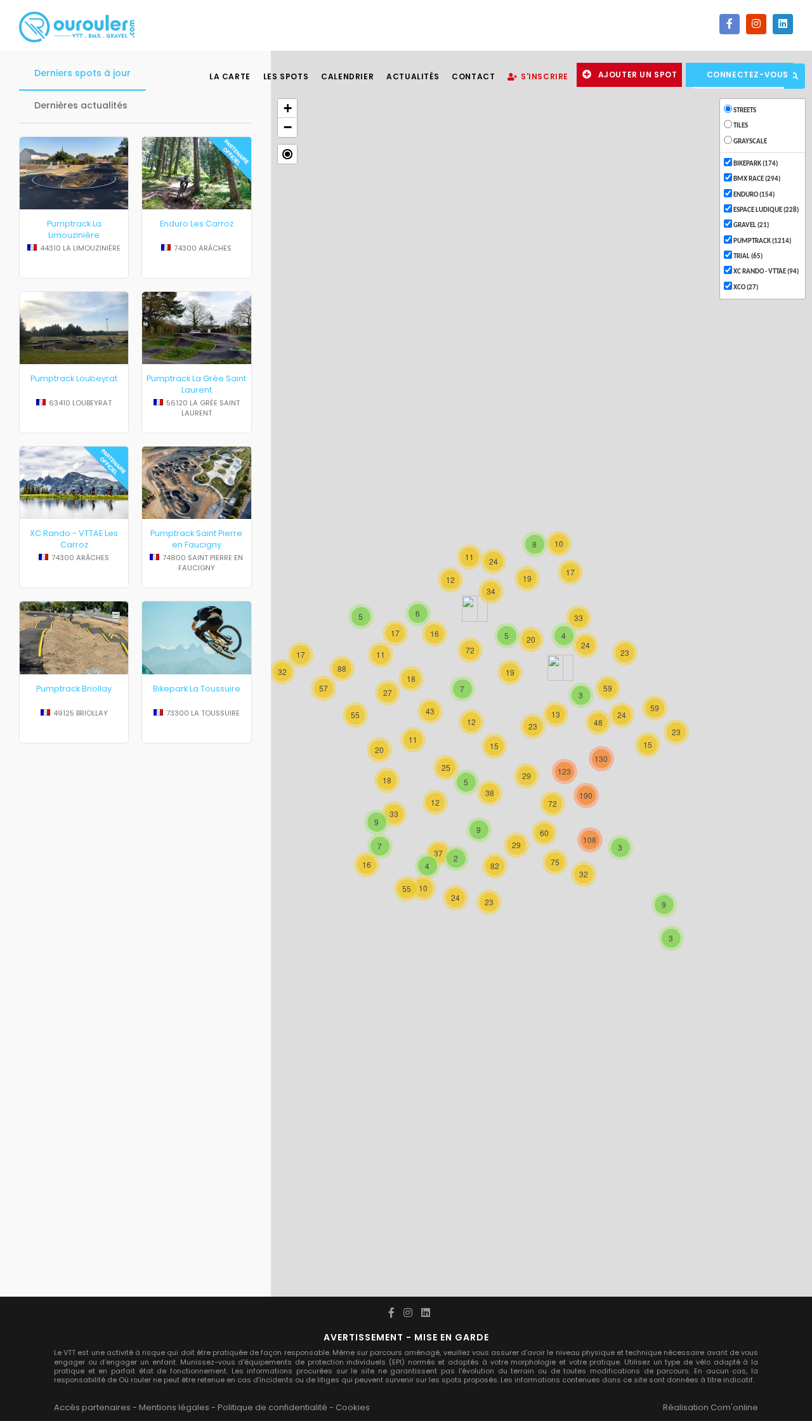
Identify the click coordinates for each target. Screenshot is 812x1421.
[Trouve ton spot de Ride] (76, 25)
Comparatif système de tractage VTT (196, 1219)
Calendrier (347, 76)
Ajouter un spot (638, 74)
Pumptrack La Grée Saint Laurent (196, 384)
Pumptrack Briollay (74, 688)
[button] (287, 154)
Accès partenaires (92, 1407)
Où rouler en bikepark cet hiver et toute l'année (196, 1100)
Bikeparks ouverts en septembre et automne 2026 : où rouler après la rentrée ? (74, 873)
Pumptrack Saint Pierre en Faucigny (196, 539)
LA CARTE (230, 76)
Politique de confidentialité (272, 1407)
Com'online (734, 1407)
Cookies (353, 1407)
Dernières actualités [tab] (81, 105)
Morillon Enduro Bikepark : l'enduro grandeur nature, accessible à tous (196, 873)
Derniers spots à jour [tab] (82, 73)
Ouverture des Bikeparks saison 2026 (73, 1100)
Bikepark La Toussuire (196, 688)
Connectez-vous (748, 74)
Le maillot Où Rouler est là (74, 981)
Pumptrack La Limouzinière (74, 229)
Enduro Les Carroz (196, 223)
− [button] (288, 127)
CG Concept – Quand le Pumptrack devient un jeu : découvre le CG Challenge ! (74, 1230)
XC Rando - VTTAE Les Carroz (74, 539)
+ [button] (288, 108)
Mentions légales (174, 1407)
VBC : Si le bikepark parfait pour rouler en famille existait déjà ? (196, 986)
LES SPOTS (285, 76)
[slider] (74, 260)
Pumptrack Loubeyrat (73, 378)
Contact (473, 76)
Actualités (412, 76)
